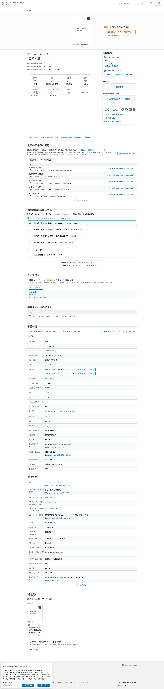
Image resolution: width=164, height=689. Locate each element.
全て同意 (43, 685)
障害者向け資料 (66, 137)
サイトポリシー (85, 683)
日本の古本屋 (35, 294)
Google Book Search (37, 297)
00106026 (81, 373)
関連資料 (87, 137)
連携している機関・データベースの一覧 (93, 150)
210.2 (47, 416)
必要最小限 (28, 685)
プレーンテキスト (39, 316)
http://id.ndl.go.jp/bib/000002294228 (58, 455)
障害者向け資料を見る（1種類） (120, 99)
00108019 (81, 369)
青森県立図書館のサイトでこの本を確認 (121, 182)
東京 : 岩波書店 (50, 378)
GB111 (47, 421)
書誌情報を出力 (111, 118)
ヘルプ (151, 5)
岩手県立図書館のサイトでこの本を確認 (121, 188)
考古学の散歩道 (50, 351)
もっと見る (37, 635)
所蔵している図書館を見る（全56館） (120, 74)
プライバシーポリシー (72, 683)
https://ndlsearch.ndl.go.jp (54, 447)
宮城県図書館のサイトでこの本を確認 (121, 195)
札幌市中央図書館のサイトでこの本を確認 (120, 175)
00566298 (62, 411)
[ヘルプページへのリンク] (82, 46)
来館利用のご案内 (65, 218)
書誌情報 (78, 137)
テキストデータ (50, 502)
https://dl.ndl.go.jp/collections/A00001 (59, 518)
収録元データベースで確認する (120, 32)
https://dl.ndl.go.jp (52, 580)
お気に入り (107, 110)
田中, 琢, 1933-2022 (52, 369)
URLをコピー (115, 110)
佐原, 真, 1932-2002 (52, 373)
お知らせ (60, 683)
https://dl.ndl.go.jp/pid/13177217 (57, 493)
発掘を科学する (32, 622)
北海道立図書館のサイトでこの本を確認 (121, 169)
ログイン (158, 5)
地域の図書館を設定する (126, 153)
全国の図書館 (34, 137)
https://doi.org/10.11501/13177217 (57, 485)
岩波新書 (48, 365)
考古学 (47, 411)
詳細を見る (84, 92)
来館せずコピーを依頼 (111, 66)
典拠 (91, 370)
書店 (56, 137)
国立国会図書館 (47, 137)
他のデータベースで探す (113, 122)
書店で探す (119, 87)
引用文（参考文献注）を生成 (114, 115)
